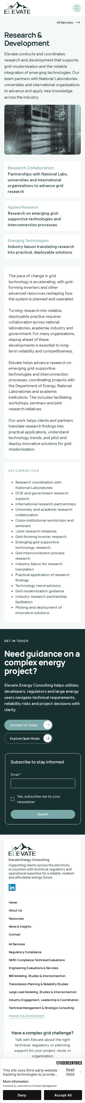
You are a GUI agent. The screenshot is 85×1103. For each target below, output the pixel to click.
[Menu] (76, 8)
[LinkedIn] (12, 887)
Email (16, 775)
